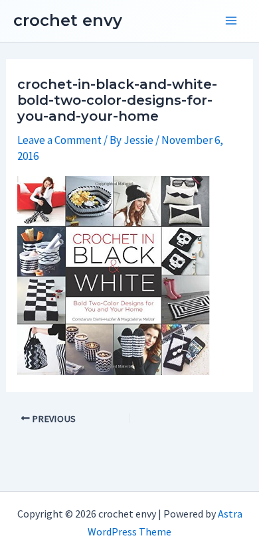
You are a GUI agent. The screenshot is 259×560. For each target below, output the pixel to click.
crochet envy (67, 20)
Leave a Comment (59, 140)
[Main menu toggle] (231, 21)
